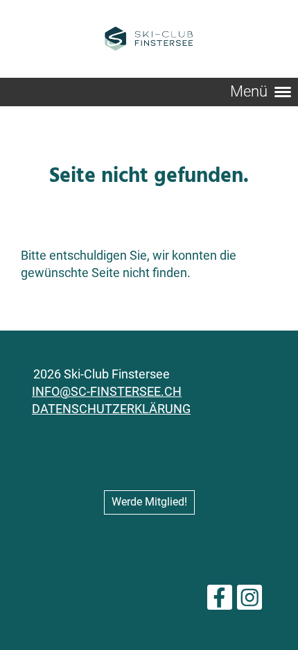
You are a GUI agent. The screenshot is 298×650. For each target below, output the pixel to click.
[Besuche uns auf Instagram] (249, 601)
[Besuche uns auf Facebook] (219, 601)
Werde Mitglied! (149, 501)
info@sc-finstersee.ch (107, 391)
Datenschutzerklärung (111, 408)
